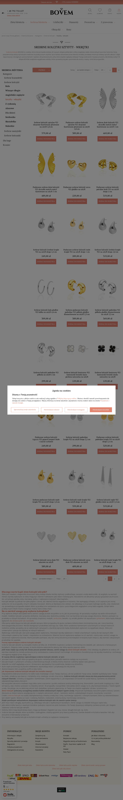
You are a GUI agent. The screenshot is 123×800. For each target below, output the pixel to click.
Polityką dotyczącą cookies (67, 398)
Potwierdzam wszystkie (101, 410)
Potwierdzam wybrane (51, 410)
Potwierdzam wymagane (76, 410)
